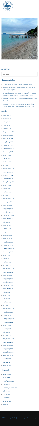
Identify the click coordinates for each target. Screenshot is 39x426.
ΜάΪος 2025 (6, 159)
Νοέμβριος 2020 (8, 312)
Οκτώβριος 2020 (8, 315)
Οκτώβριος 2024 (8, 179)
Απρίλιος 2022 (7, 262)
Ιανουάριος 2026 (8, 135)
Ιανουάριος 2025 (8, 172)
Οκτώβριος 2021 (8, 282)
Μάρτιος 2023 (7, 229)
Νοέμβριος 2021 (8, 279)
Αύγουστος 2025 (8, 152)
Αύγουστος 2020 (8, 322)
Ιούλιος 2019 (7, 359)
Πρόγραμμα (6, 398)
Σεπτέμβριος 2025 (8, 148)
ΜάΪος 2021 (6, 299)
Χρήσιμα (5, 404)
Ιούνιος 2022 (7, 255)
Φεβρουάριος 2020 (8, 339)
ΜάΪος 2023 (6, 222)
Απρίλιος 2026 (7, 125)
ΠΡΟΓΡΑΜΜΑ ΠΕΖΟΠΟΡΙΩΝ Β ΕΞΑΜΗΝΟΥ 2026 (17, 84)
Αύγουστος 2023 (8, 219)
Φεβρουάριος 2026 (8, 132)
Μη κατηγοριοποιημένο (10, 388)
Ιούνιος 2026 (7, 118)
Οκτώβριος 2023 (8, 212)
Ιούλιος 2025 (7, 155)
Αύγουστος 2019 (8, 355)
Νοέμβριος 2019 (8, 349)
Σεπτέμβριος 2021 (8, 285)
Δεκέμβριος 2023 (8, 205)
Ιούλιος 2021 (7, 292)
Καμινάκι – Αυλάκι (19, 39)
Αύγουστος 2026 (8, 115)
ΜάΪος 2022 (6, 258)
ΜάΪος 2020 (6, 332)
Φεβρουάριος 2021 (8, 309)
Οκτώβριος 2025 (8, 145)
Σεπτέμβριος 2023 (8, 215)
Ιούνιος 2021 (7, 295)
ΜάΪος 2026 (6, 122)
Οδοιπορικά (6, 391)
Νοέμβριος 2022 (8, 242)
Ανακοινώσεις (16, 41)
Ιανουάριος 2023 (8, 235)
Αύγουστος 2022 (8, 252)
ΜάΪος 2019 (6, 362)
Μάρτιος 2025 (7, 165)
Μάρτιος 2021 (7, 305)
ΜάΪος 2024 (6, 188)
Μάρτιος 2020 (7, 335)
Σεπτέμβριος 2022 (8, 249)
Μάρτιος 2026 (7, 129)
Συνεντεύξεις (7, 401)
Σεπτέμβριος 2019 (8, 352)
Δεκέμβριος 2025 (8, 138)
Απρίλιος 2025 (7, 162)
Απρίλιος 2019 (7, 365)
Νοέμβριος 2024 (8, 175)
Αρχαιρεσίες (6, 378)
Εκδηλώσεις (6, 384)
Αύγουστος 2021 (8, 289)
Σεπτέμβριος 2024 (8, 182)
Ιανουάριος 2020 (8, 342)
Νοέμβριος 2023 (8, 209)
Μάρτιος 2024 (7, 195)
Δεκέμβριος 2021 (8, 275)
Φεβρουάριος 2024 (8, 199)
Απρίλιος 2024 (7, 192)
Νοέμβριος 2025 (8, 142)
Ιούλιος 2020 (7, 325)
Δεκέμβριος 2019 (8, 345)
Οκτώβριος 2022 (8, 245)
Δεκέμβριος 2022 (8, 239)
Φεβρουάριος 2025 (8, 168)
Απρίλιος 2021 (7, 302)
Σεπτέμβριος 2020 (8, 319)
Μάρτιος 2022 (7, 265)
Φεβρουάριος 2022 (8, 269)
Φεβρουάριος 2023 (8, 232)
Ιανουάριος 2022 (8, 272)
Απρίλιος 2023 (7, 225)
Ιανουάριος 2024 (8, 202)
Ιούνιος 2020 (7, 329)
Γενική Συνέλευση (8, 381)
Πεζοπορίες (23, 41)
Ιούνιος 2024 (7, 185)
